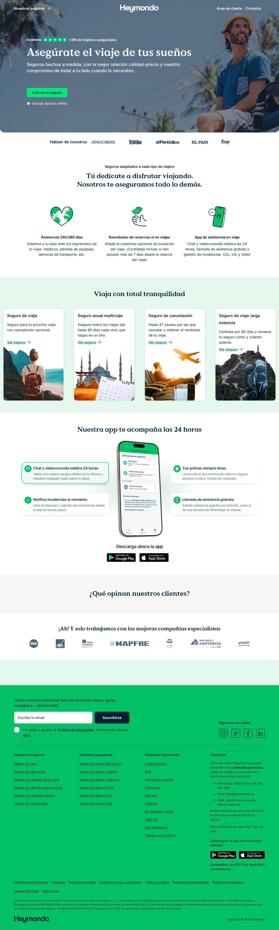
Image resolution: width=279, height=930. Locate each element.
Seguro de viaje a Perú (95, 883)
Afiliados (151, 890)
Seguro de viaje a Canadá (98, 859)
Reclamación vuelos (159, 898)
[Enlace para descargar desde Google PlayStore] (111, 572)
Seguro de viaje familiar (31, 890)
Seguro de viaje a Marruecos (100, 851)
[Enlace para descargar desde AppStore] (143, 572)
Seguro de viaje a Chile (95, 890)
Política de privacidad (76, 817)
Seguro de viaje (25, 851)
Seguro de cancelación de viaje (36, 867)
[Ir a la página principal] (139, 17)
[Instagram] (223, 820)
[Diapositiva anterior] (8, 755)
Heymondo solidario (159, 867)
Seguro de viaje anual (29, 859)
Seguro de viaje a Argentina (99, 867)
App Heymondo (156, 914)
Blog (148, 859)
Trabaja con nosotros (160, 922)
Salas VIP (152, 906)
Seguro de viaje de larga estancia (38, 875)
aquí (213, 918)
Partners (151, 883)
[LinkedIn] (260, 820)
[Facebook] (248, 820)
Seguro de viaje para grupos (34, 883)
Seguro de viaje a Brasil (96, 875)
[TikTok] (235, 820)
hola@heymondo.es (240, 881)
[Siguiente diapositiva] (270, 755)
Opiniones (152, 875)
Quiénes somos (156, 851)
